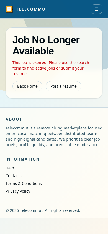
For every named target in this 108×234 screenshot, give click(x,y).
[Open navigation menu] (96, 9)
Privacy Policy (18, 191)
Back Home (27, 86)
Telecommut (32, 9)
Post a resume (63, 86)
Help (10, 168)
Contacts (14, 175)
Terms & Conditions (24, 183)
